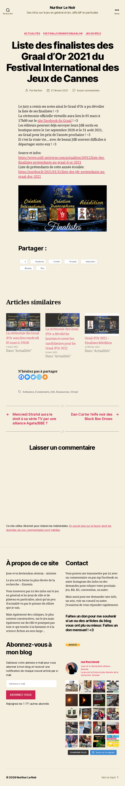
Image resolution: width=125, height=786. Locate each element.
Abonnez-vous (21, 694)
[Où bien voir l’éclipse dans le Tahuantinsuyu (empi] (85, 700)
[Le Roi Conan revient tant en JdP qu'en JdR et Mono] (113, 686)
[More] (45, 377)
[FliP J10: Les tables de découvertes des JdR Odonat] (85, 727)
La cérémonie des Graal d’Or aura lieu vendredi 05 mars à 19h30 (22, 338)
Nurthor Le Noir (62, 7)
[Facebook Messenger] (27, 377)
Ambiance (28, 391)
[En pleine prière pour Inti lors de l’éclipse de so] (72, 700)
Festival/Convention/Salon (62, 33)
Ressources (62, 391)
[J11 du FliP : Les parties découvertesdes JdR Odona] (72, 727)
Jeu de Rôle (93, 33)
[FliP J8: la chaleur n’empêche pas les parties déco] (113, 727)
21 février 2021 (59, 90)
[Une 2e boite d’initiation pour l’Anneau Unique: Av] (72, 686)
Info (53, 391)
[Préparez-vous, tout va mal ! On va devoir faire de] (99, 700)
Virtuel (74, 391)
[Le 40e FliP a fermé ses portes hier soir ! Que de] (99, 714)
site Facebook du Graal (55, 121)
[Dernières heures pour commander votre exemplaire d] (113, 700)
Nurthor (38, 90)
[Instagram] (39, 377)
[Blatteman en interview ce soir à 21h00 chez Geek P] (99, 741)
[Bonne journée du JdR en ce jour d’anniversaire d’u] (85, 714)
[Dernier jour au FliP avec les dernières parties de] (113, 714)
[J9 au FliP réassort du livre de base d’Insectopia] (99, 727)
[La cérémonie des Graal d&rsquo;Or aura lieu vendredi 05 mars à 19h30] (23, 322)
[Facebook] (21, 377)
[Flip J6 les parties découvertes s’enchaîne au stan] (72, 741)
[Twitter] (33, 377)
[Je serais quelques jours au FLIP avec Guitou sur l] (113, 741)
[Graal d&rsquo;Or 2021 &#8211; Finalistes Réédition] (102, 324)
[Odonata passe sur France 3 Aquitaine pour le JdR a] (85, 741)
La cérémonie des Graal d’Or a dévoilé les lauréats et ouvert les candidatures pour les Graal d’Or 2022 (61, 338)
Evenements (42, 391)
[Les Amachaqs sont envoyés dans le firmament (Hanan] (85, 686)
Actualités (32, 33)
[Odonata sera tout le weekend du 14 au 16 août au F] (99, 686)
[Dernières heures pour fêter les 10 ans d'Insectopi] (72, 714)
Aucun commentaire (88, 90)
